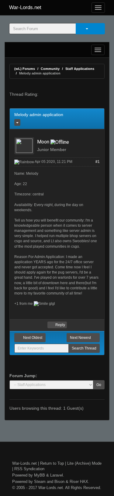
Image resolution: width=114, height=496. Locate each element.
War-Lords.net (25, 7)
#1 (97, 162)
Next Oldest (32, 338)
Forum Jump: (23, 375)
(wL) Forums (24, 69)
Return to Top (52, 463)
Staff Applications (79, 69)
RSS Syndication (29, 469)
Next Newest (81, 338)
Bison (59, 481)
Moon (43, 142)
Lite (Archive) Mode (84, 463)
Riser (74, 481)
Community (50, 69)
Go (98, 385)
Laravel (56, 475)
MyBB (39, 475)
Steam (40, 481)
